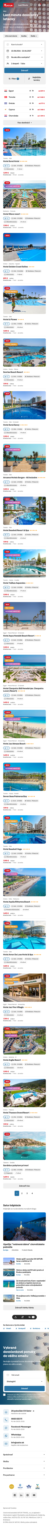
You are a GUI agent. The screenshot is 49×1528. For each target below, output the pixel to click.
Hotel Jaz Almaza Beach (14, 743)
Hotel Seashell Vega (12, 849)
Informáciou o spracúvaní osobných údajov (19, 1399)
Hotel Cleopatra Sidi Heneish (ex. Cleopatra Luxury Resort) (23, 689)
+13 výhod (23, 857)
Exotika (24, 36)
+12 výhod (20, 380)
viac (44, 27)
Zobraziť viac (24, 1186)
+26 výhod (25, 909)
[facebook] (14, 1495)
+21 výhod (23, 538)
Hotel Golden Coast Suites (15, 266)
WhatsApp (16, 1434)
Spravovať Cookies (9, 1508)
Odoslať (24, 1388)
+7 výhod (19, 274)
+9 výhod (19, 169)
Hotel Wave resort (11, 214)
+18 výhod (20, 327)
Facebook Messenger (21, 1426)
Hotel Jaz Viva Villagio (13, 1007)
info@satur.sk (17, 1442)
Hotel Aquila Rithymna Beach (16, 901)
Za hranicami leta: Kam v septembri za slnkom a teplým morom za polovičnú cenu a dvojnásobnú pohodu (30, 1284)
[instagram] (27, 1495)
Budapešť (21, 1328)
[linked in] (21, 1495)
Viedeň (8, 1328)
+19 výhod (23, 591)
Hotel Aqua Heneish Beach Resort (18, 635)
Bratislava (36, 1328)
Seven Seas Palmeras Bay (15, 796)
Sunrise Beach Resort (13, 372)
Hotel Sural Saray (11, 425)
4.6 (7, 218)
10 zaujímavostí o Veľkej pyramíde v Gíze (31, 1297)
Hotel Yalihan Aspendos (14, 583)
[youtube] (34, 1495)
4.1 (7, 801)
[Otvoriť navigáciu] (44, 5)
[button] (24, 44)
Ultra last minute (11, 36)
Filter (15, 79)
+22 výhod (20, 1068)
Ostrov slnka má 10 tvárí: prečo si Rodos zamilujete (30, 1271)
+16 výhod (23, 804)
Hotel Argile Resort (12, 1060)
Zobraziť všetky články (24, 1307)
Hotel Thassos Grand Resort (16, 1112)
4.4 (7, 482)
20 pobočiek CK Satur (21, 1411)
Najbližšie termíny (37, 78)
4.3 (7, 165)
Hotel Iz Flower (10, 319)
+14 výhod (23, 433)
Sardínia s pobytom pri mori (15, 1165)
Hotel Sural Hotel (11, 161)
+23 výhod (23, 485)
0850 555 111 (16, 1418)
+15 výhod (20, 751)
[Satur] (8, 5)
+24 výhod (23, 222)
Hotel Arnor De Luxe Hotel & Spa (18, 954)
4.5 (7, 534)
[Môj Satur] (39, 5)
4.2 (7, 376)
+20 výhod (20, 1120)
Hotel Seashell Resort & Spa (16, 530)
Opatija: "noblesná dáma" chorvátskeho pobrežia (24, 1245)
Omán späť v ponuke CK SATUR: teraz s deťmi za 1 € (29, 1260)
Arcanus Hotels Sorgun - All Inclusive (20, 477)
